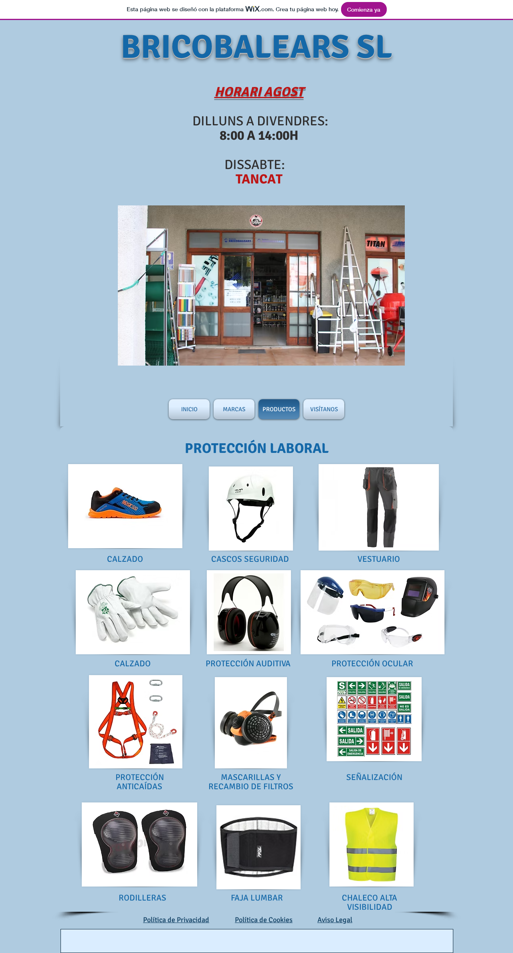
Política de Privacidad (176, 919)
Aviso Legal (334, 919)
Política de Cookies (264, 919)
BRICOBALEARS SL (256, 47)
